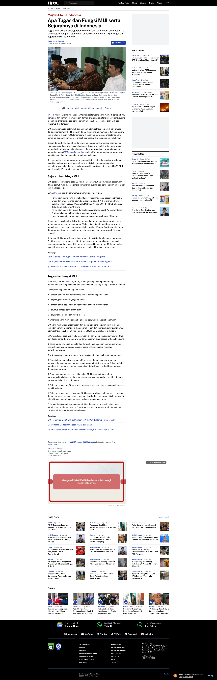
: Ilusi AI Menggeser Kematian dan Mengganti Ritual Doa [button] (144, 72)
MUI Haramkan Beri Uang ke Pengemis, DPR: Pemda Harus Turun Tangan (81, 420)
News (58, 8)
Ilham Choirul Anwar (56, 41)
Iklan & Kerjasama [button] (86, 660)
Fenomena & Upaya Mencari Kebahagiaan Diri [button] (145, 96)
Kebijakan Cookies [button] (118, 650)
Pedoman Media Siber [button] (88, 653)
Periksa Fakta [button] (123, 3)
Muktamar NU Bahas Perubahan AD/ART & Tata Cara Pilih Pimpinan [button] (145, 552)
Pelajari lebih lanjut (186, 677)
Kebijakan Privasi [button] (118, 647)
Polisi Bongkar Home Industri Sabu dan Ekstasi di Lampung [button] (144, 526)
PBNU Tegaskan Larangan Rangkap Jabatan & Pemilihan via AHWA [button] (60, 527)
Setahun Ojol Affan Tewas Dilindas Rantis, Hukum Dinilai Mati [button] (142, 84)
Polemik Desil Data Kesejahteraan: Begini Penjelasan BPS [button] (107, 611)
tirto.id (51, 115)
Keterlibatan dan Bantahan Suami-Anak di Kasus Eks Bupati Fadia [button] (143, 188)
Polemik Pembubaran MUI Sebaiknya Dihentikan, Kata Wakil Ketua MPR (81, 429)
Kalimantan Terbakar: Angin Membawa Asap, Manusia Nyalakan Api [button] (143, 109)
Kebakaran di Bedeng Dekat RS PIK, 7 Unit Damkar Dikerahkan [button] (102, 563)
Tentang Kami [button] (84, 644)
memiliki (67, 281)
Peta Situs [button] (115, 656)
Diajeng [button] (143, 3)
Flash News (66, 8)
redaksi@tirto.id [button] (147, 656)
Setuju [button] (211, 675)
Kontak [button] (82, 647)
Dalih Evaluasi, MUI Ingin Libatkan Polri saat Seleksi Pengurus (76, 257)
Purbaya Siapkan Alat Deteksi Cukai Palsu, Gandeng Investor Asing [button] (102, 576)
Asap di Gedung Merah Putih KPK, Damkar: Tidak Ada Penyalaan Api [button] (143, 576)
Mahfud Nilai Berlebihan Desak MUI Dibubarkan (70, 425)
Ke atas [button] (166, 674)
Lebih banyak (164, 517)
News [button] (134, 3)
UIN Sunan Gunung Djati (74, 152)
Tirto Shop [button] (115, 663)
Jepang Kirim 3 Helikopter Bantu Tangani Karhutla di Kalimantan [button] (145, 538)
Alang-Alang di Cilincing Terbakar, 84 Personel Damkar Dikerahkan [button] (144, 564)
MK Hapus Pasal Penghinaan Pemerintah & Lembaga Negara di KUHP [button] (60, 564)
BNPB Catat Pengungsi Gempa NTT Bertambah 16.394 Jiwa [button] (102, 551)
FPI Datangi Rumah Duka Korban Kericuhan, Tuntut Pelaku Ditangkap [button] (100, 539)
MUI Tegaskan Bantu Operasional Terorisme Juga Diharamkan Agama (80, 261)
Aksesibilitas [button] (116, 644)
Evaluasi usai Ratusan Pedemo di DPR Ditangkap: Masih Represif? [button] (145, 59)
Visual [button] (159, 3)
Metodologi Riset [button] (86, 656)
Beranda (50, 8)
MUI (56, 193)
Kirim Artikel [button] (116, 653)
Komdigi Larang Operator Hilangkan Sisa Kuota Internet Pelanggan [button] (58, 611)
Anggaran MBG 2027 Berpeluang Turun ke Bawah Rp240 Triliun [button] (59, 576)
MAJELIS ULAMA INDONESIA (80, 442)
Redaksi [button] (82, 650)
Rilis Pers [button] (83, 663)
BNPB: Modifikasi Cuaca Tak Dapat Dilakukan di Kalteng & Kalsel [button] (59, 539)
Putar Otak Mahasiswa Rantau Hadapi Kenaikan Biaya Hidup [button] (144, 162)
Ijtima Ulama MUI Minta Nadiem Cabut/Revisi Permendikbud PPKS (78, 266)
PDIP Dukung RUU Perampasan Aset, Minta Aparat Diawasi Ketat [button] (60, 552)
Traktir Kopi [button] (119, 43)
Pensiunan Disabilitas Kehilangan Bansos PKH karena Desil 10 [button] (103, 527)
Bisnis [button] (151, 3)
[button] (53, 3)
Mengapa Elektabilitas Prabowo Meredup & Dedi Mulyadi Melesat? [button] (142, 176)
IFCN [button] (113, 660)
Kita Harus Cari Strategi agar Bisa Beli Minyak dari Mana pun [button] (144, 211)
